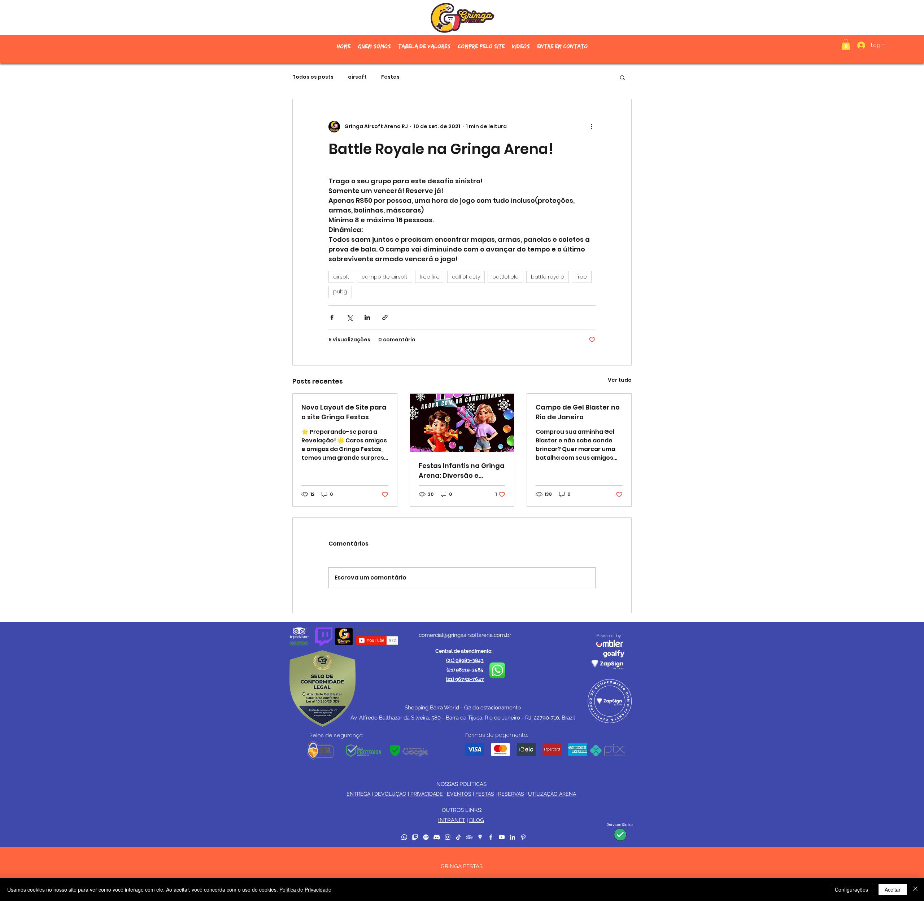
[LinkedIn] (512, 837)
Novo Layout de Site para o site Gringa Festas (344, 412)
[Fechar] (915, 889)
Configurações (851, 889)
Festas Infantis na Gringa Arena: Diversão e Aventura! (462, 470)
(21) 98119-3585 (464, 670)
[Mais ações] (591, 126)
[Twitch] (415, 837)
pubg (340, 291)
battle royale (547, 276)
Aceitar (893, 889)
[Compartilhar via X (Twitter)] (349, 317)
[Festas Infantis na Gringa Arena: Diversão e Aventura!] (462, 423)
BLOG (476, 820)
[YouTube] (501, 837)
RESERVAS (511, 794)
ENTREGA (358, 794)
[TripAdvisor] (469, 837)
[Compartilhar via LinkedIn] (367, 317)
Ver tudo (620, 380)
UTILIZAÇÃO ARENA (552, 794)
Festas (390, 77)
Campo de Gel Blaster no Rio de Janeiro (578, 412)
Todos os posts (313, 77)
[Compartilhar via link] (385, 317)
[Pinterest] (523, 837)
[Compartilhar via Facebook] (331, 317)
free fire (430, 276)
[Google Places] (480, 837)
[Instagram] (447, 837)
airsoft (357, 77)
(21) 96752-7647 (465, 679)
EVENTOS (459, 794)
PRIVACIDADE (426, 794)
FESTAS (484, 794)
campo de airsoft (384, 276)
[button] (481, 46)
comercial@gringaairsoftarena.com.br (465, 635)
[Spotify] (426, 837)
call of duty (466, 276)
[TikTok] (458, 837)
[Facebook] (490, 837)
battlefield (505, 276)
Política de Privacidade (305, 889)
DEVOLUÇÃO (390, 794)
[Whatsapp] (404, 837)
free (581, 276)
